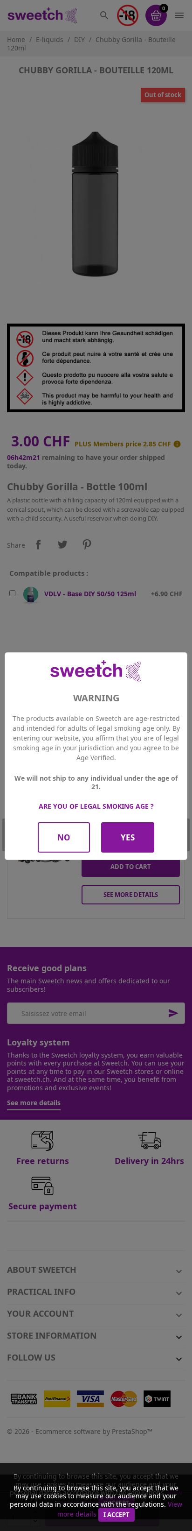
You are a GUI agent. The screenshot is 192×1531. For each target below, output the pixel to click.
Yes (128, 837)
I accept (116, 1514)
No (63, 837)
